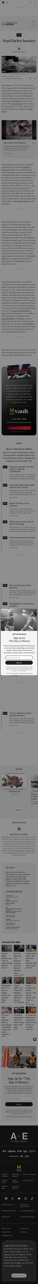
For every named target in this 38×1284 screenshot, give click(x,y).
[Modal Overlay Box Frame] (19, 642)
